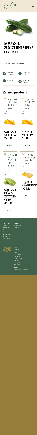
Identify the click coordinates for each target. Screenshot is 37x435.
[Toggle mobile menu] (33, 6)
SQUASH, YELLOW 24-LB (10, 135)
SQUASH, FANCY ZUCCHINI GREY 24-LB (10, 197)
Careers (16, 223)
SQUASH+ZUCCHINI (17, 63)
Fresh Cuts (6, 223)
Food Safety (7, 238)
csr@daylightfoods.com (21, 269)
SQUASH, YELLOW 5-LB (28, 135)
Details (10, 145)
